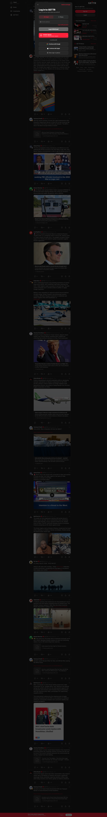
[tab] (46, 17)
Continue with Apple (54, 48)
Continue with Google (54, 44)
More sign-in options (54, 52)
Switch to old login (65, 4)
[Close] (38, 4)
